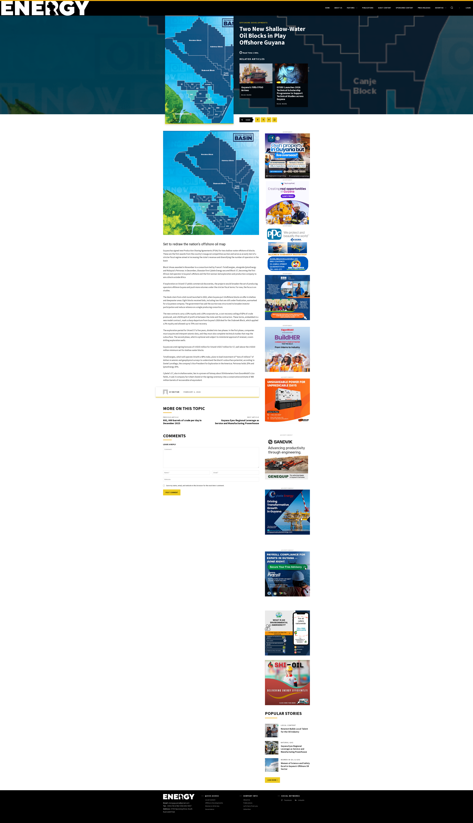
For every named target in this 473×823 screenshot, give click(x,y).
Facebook (288, 800)
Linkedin (301, 800)
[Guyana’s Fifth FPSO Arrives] (255, 73)
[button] (452, 7)
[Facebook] (257, 119)
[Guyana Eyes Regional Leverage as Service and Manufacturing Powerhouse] (272, 748)
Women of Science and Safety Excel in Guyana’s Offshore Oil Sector (295, 766)
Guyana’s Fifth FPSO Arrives (252, 89)
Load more (271, 780)
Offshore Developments (253, 23)
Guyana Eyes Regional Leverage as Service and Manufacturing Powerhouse (237, 422)
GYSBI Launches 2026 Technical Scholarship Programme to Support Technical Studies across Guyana (290, 93)
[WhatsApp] (274, 119)
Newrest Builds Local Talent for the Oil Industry (294, 730)
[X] (263, 119)
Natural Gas (287, 742)
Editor (175, 392)
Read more (246, 95)
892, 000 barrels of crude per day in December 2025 (182, 422)
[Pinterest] (268, 119)
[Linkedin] (295, 800)
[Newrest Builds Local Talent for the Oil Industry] (272, 730)
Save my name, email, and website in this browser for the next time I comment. (195, 485)
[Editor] (166, 391)
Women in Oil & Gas (290, 760)
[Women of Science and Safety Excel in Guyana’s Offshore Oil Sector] (272, 765)
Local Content (288, 725)
